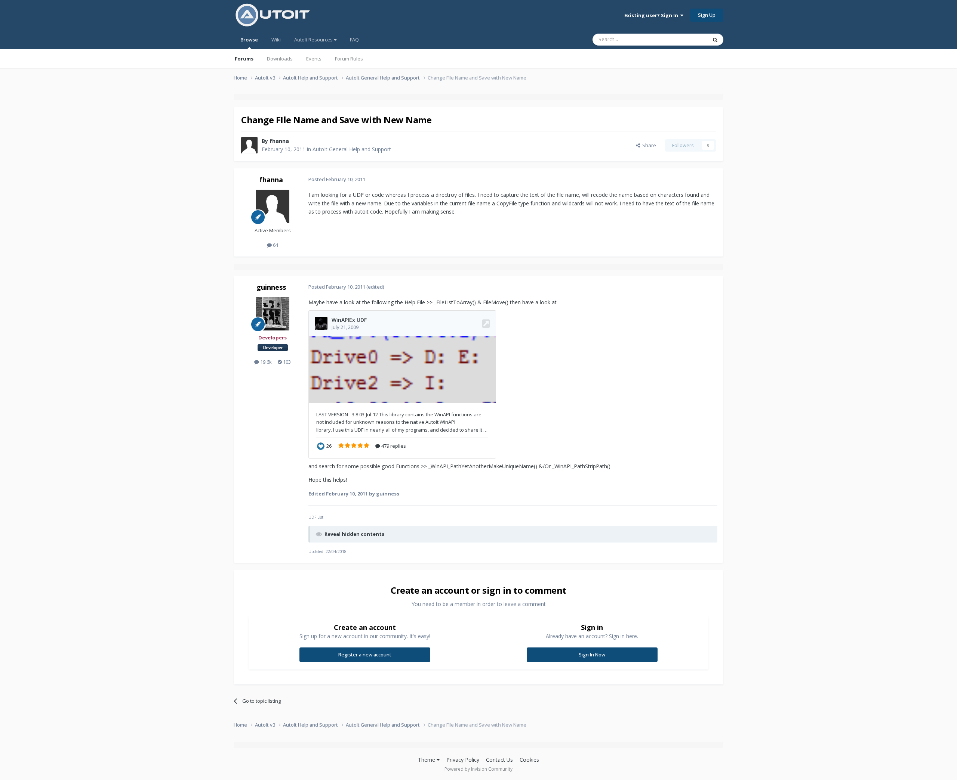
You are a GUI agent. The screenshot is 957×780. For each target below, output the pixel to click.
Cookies (529, 759)
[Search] (715, 40)
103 (286, 361)
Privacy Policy (462, 759)
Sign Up (707, 15)
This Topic (686, 39)
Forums (244, 58)
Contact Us (499, 759)
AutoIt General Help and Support (352, 149)
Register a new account (364, 654)
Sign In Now (592, 654)
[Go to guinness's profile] (272, 313)
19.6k (265, 361)
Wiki (276, 39)
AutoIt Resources (314, 39)
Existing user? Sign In (652, 15)
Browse (249, 39)
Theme (427, 759)
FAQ (354, 39)
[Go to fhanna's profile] (249, 145)
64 (275, 245)
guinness (271, 287)
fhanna (279, 140)
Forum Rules (349, 58)
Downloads (280, 58)
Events (313, 58)
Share (648, 145)
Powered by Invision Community (478, 769)
